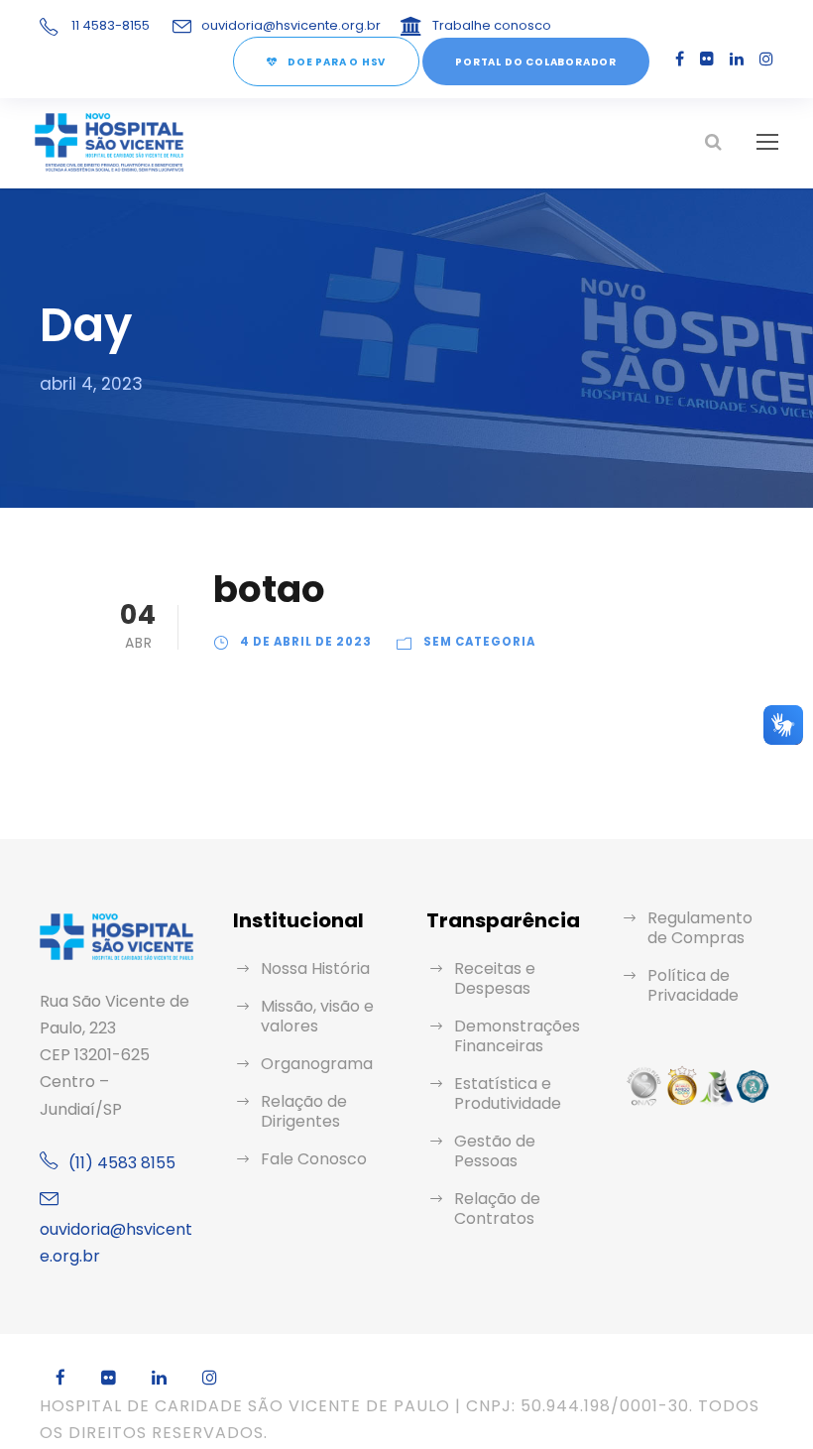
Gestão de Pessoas (494, 1151)
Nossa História (315, 968)
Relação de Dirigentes (304, 1111)
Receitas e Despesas (494, 978)
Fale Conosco (314, 1158)
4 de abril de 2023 (306, 642)
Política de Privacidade (693, 985)
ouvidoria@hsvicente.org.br (291, 25)
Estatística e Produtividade (507, 1093)
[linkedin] (737, 59)
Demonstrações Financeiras (517, 1036)
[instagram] (766, 59)
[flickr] (707, 59)
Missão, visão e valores (317, 1016)
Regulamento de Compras (700, 927)
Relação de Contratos (497, 1208)
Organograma (317, 1063)
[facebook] (679, 59)
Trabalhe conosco (491, 25)
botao (269, 589)
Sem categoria (479, 642)
